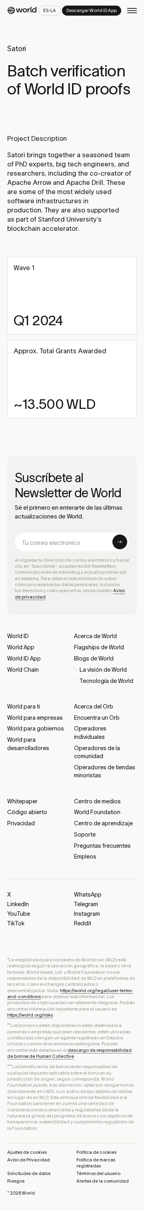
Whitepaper (22, 801)
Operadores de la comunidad (97, 752)
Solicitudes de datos (28, 1173)
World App (20, 647)
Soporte (85, 834)
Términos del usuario (98, 1173)
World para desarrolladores (28, 744)
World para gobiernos (35, 728)
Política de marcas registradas (95, 1162)
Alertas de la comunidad (102, 1181)
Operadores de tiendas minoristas (104, 771)
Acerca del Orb (93, 706)
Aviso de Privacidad (28, 1159)
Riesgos (15, 1181)
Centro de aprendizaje (103, 823)
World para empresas (35, 718)
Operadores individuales (90, 732)
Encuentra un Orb (97, 718)
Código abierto (27, 812)
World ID (18, 636)
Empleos (85, 856)
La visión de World (103, 670)
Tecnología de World (106, 681)
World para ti (23, 706)
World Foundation (97, 812)
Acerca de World (95, 636)
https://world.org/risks (30, 1015)
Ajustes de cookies (27, 1152)
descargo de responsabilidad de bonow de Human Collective (69, 1053)
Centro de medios (97, 801)
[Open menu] (132, 11)
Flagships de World (99, 647)
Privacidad (21, 823)
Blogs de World (94, 658)
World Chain (23, 670)
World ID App (24, 658)
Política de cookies (96, 1152)
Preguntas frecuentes (102, 846)
